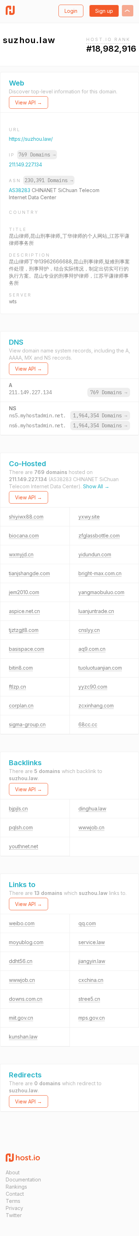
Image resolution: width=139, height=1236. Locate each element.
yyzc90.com (92, 687)
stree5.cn (89, 999)
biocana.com (24, 535)
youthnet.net (23, 846)
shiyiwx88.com (26, 517)
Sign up (104, 11)
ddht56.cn (20, 961)
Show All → (96, 486)
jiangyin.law (91, 961)
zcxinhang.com (96, 705)
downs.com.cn (25, 999)
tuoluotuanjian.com (100, 668)
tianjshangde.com (29, 573)
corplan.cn (21, 705)
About (13, 1172)
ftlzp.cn (17, 687)
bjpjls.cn (18, 808)
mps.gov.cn (91, 1018)
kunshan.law (23, 1037)
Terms (13, 1201)
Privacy (14, 1208)
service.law (91, 942)
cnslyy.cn (89, 630)
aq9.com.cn (91, 649)
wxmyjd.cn (21, 554)
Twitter (14, 1215)
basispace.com (26, 649)
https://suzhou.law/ (31, 139)
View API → (28, 102)
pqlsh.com (21, 827)
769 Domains (37, 154)
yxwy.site (89, 517)
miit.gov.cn (21, 1018)
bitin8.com (21, 668)
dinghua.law (92, 808)
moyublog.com (26, 942)
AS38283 (20, 190)
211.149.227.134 (25, 164)
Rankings (16, 1187)
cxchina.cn (90, 980)
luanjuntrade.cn (96, 611)
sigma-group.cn (27, 724)
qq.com (87, 923)
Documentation (23, 1179)
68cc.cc (87, 724)
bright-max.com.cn (100, 573)
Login (71, 11)
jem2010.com (24, 592)
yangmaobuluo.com (101, 592)
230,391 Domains (49, 180)
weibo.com (22, 923)
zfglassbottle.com (99, 535)
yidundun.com (94, 554)
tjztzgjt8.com (23, 630)
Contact (15, 1194)
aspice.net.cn (24, 611)
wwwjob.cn (91, 827)
